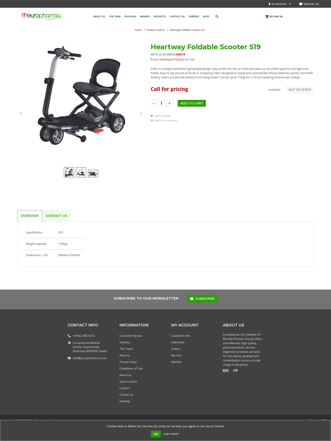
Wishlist (176, 362)
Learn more (170, 434)
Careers (124, 388)
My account (279, 4)
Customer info (180, 336)
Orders (175, 349)
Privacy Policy (128, 362)
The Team (126, 349)
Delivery (124, 342)
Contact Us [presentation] (56, 216)
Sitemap (124, 401)
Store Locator (128, 381)
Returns (124, 355)
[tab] (29, 216)
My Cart (176, 355)
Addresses (177, 342)
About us (125, 375)
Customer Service (130, 336)
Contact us (126, 395)
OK (155, 434)
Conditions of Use (131, 368)
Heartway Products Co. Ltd (177, 59)
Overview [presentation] (30, 216)
